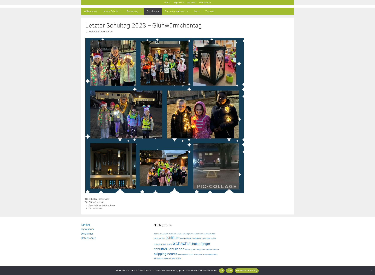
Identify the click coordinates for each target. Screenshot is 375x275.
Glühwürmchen (95, 202)
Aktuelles (92, 199)
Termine (209, 11)
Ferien (179, 234)
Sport (191, 254)
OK (221, 270)
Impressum (179, 2)
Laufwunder (206, 238)
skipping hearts (165, 254)
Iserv (197, 11)
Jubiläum (172, 238)
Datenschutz (205, 2)
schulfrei (160, 249)
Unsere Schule (110, 11)
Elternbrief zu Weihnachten (101, 205)
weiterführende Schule (172, 258)
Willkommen (90, 11)
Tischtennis (198, 254)
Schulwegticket (199, 250)
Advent (165, 234)
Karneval (187, 238)
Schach (180, 243)
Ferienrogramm (187, 234)
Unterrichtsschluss (210, 254)
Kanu (182, 238)
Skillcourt (215, 250)
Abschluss (158, 234)
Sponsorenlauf (183, 254)
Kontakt (167, 2)
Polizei (169, 244)
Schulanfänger (199, 244)
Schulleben (153, 11)
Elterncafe (172, 234)
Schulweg (188, 250)
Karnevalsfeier (95, 208)
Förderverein (198, 234)
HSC (163, 238)
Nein (229, 270)
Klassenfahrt (196, 238)
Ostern (163, 244)
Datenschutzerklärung (246, 270)
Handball (157, 238)
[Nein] (371, 270)
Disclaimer (191, 2)
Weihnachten (158, 258)
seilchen (209, 250)
